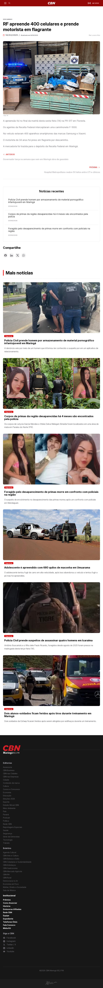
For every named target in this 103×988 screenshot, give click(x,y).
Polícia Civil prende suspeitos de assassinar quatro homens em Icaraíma (48, 640)
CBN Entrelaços (9, 865)
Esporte (6, 802)
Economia (7, 792)
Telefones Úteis (10, 922)
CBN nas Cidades (10, 773)
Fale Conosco (9, 925)
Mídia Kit (7, 928)
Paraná (6, 814)
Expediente (8, 919)
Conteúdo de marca (11, 783)
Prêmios (7, 900)
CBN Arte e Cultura (10, 856)
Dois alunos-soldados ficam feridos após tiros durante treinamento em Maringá (47, 715)
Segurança (8, 336)
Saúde (5, 830)
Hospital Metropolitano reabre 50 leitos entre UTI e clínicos (72, 172)
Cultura (6, 786)
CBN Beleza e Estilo (11, 859)
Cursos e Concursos (11, 789)
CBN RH (6, 874)
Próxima (93, 167)
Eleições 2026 (9, 799)
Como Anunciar (10, 903)
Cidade (6, 780)
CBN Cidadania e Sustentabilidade (17, 862)
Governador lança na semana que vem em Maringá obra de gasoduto (35, 159)
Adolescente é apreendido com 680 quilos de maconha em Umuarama (47, 567)
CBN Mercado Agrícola (12, 871)
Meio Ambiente (9, 808)
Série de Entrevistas (11, 837)
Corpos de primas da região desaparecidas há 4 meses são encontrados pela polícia (48, 215)
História (6, 906)
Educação (7, 796)
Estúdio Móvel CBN (11, 805)
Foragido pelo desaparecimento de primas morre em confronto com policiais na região (49, 229)
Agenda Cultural (9, 852)
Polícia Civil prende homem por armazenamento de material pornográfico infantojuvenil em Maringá (45, 200)
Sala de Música (9, 890)
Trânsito (6, 843)
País (4, 811)
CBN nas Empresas (11, 777)
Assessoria (7, 767)
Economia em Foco (11, 884)
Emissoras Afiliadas (12, 909)
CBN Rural (7, 878)
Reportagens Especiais (12, 827)
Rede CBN (7, 824)
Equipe (6, 915)
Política (6, 821)
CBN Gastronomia (10, 868)
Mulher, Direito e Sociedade (14, 887)
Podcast (6, 818)
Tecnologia (7, 840)
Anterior (10, 154)
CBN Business (8, 770)
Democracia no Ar (10, 881)
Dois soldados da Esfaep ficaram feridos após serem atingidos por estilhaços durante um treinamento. (50, 721)
